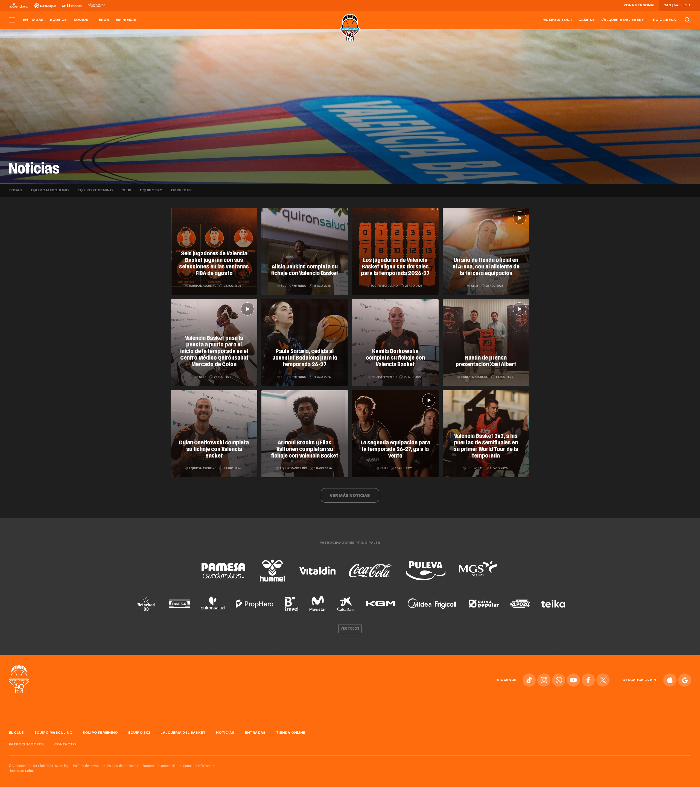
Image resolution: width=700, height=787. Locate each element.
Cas (667, 5)
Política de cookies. (121, 766)
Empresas (126, 20)
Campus (586, 20)
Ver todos (350, 628)
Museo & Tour (557, 20)
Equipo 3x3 (151, 190)
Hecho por (21, 771)
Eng (686, 5)
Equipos (58, 20)
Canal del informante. (199, 766)
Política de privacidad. (89, 766)
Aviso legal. (63, 766)
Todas (15, 190)
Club (126, 190)
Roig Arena (664, 20)
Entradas (33, 20)
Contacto (65, 744)
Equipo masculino (50, 190)
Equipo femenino (95, 190)
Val (677, 5)
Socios (81, 20)
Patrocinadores (26, 744)
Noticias (225, 732)
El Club (16, 732)
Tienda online (290, 732)
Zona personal (639, 5)
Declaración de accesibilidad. (159, 766)
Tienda (102, 20)
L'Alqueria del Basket (623, 20)
